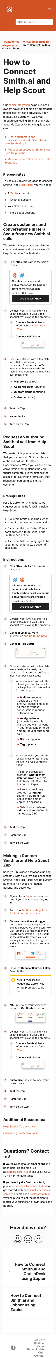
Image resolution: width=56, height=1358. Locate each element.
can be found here (35, 635)
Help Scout (26, 184)
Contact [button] (39, 1355)
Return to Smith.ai (39, 1341)
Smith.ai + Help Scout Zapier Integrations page (29, 912)
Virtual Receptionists (36, 1348)
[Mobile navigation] (49, 9)
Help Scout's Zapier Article (19, 1126)
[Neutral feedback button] (28, 1239)
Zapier (14, 193)
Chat (41, 1352)
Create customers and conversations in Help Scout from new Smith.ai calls (25, 140)
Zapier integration (19, 105)
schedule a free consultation (29, 1186)
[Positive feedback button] (17, 1239)
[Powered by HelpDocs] (13, 1347)
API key (29, 206)
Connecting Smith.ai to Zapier (21, 1133)
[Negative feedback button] (38, 1239)
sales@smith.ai (40, 1194)
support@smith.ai (17, 1171)
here (18, 1049)
